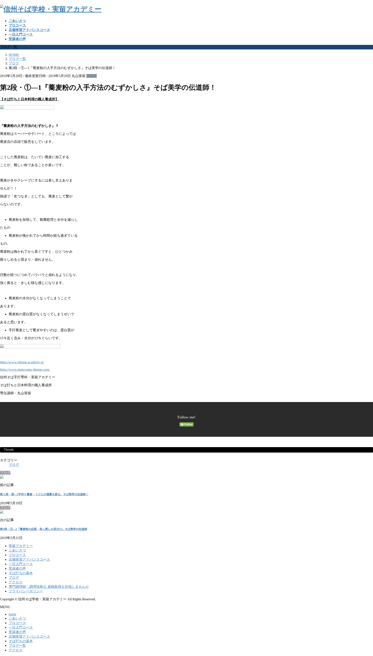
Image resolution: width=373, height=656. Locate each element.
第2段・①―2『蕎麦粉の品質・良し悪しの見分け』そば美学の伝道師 (43, 529)
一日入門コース (21, 564)
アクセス (15, 582)
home (12, 614)
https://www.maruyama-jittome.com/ (25, 369)
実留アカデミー (21, 546)
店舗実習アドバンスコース (29, 559)
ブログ (91, 76)
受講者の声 (17, 568)
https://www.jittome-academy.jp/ (22, 362)
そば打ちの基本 (21, 573)
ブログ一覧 (17, 645)
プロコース (17, 555)
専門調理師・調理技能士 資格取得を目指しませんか (49, 586)
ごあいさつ (17, 550)
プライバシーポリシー (26, 591)
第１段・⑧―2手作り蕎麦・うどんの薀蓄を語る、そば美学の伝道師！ (44, 494)
